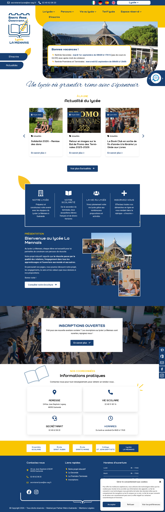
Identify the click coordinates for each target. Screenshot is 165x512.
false (150, 77)
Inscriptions (73, 480)
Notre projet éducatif (77, 469)
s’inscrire (128, 213)
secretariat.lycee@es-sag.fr (23, 2)
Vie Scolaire (110, 400)
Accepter (112, 504)
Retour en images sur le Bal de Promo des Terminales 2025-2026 (83, 144)
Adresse (54, 400)
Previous (24, 136)
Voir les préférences (151, 504)
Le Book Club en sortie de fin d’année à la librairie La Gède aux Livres (122, 144)
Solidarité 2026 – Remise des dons (45, 143)
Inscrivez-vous (124, 200)
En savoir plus (37, 153)
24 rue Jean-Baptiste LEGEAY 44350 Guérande (41, 470)
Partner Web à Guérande (66, 508)
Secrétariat (54, 426)
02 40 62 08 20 (49, 2)
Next (143, 136)
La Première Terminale (77, 476)
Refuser (130, 504)
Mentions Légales (86, 508)
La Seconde (73, 473)
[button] (160, 482)
